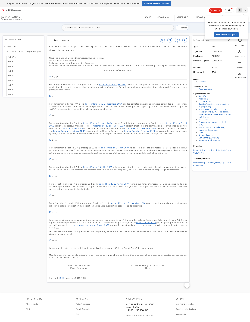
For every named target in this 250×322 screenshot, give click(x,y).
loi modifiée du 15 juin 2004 (115, 147)
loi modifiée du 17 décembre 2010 (128, 203)
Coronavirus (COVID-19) (209, 138)
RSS (28, 309)
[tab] (239, 42)
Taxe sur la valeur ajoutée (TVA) (212, 127)
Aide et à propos (83, 304)
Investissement (205, 119)
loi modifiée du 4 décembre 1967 (140, 128)
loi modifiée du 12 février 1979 (139, 131)
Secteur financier (206, 135)
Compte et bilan (205, 101)
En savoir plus (133, 3)
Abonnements (32, 304)
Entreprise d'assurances (208, 130)
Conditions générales (185, 304)
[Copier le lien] (205, 146)
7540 (61, 278)
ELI (77, 314)
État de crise (204, 117)
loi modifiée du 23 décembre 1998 (107, 125)
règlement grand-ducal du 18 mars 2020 (89, 225)
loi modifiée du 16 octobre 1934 (69, 131)
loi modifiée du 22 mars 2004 (97, 123)
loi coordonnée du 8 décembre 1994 (103, 103)
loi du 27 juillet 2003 (73, 128)
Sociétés (202, 96)
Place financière (205, 89)
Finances (202, 82)
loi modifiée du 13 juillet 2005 (98, 167)
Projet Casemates (83, 309)
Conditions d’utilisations (186, 309)
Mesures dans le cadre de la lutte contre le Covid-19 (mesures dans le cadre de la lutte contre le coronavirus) (215, 112)
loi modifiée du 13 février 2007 (114, 183)
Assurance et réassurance (209, 140)
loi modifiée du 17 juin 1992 (112, 84)
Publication (203, 99)
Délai (201, 132)
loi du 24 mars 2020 (146, 222)
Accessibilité (181, 314)
